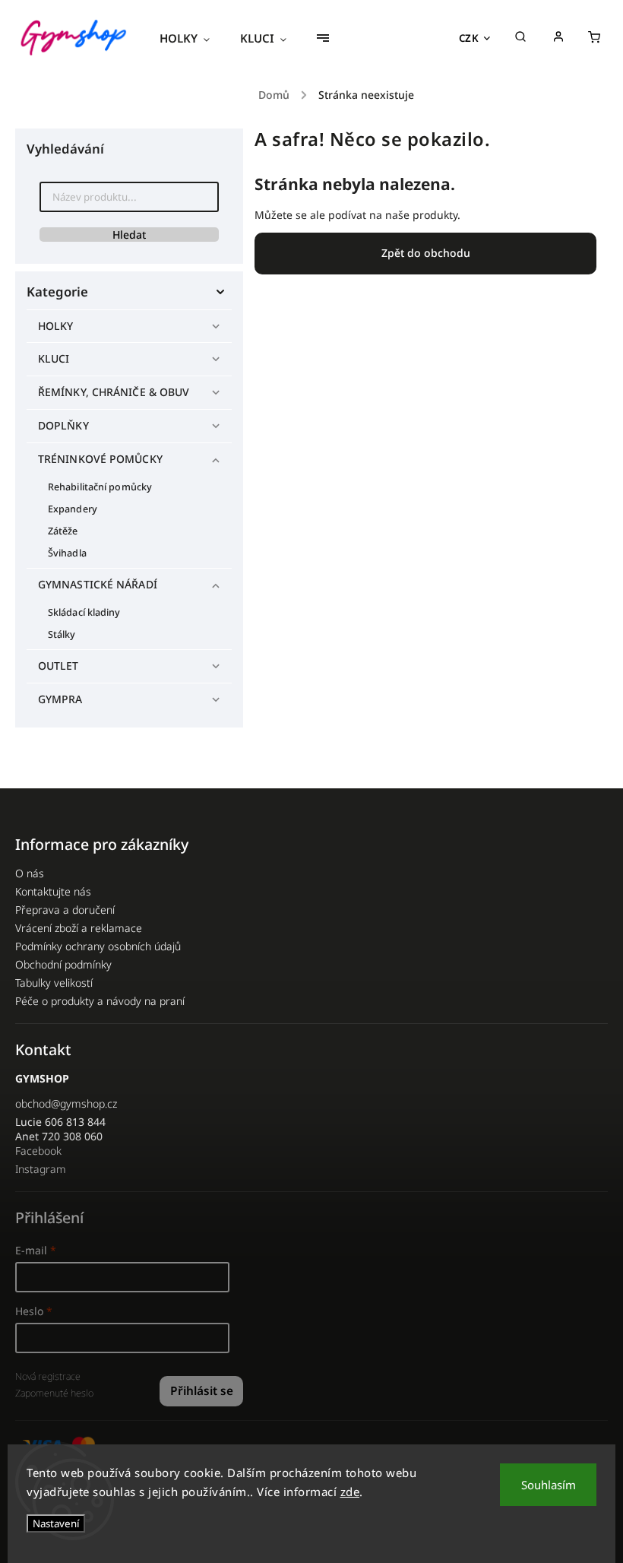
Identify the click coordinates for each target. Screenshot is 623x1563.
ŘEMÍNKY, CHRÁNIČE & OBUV (113, 392)
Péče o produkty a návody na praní (100, 1001)
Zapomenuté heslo (54, 1393)
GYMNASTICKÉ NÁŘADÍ (97, 584)
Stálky (62, 634)
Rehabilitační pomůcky (100, 486)
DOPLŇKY (63, 425)
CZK (469, 38)
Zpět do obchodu (425, 253)
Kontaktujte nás (53, 891)
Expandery (72, 509)
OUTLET (58, 665)
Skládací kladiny (84, 612)
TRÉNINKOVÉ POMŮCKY (100, 459)
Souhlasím (548, 1484)
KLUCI (54, 358)
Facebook (38, 1150)
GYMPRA (60, 699)
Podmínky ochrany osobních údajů (98, 946)
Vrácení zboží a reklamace (78, 928)
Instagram (40, 1169)
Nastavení (56, 1523)
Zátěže (63, 531)
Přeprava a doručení (65, 909)
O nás (29, 873)
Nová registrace (48, 1376)
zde (350, 1491)
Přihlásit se (201, 1391)
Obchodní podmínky (63, 964)
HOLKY (56, 326)
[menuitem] (192, 38)
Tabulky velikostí (54, 982)
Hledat (129, 234)
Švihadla (67, 553)
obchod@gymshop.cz (66, 1103)
